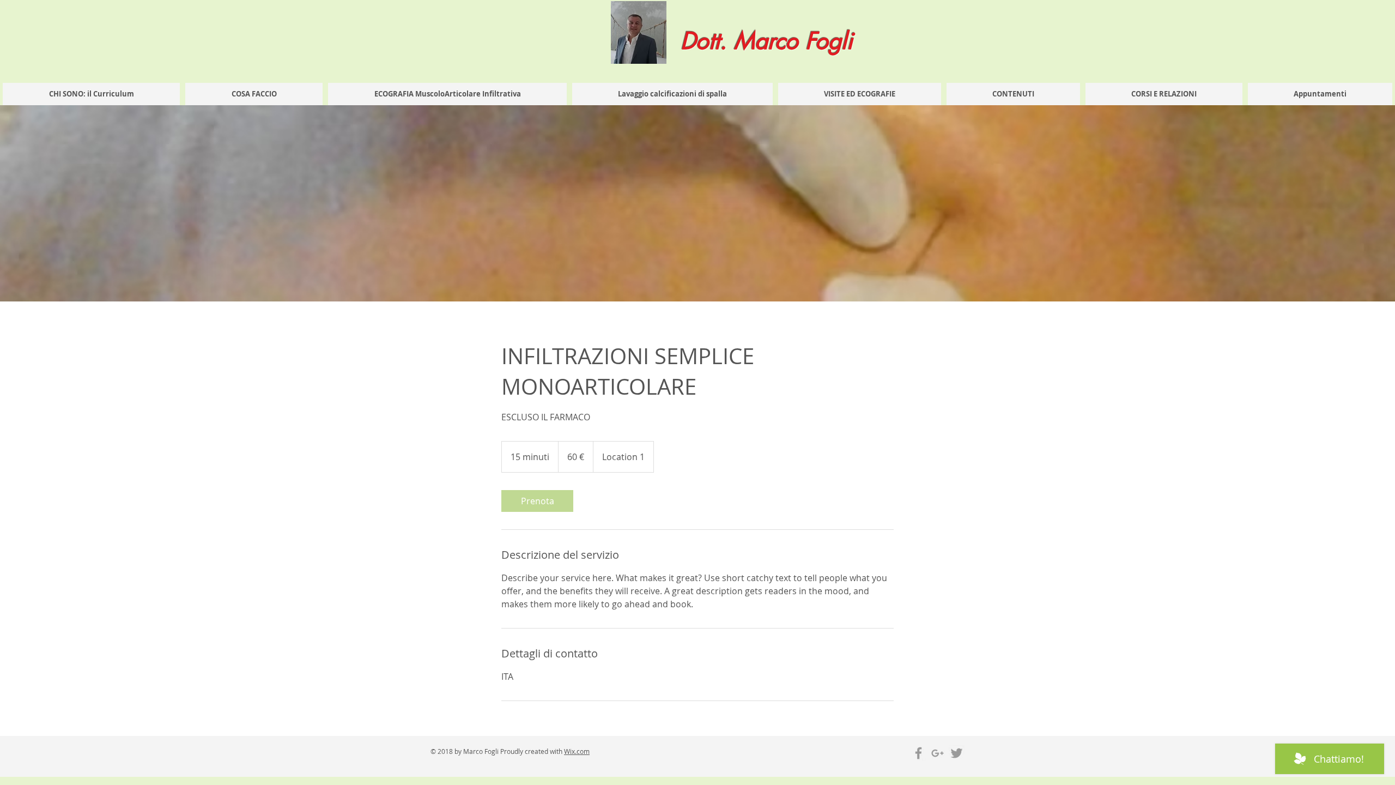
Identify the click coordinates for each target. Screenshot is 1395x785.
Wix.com (577, 751)
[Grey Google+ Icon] (937, 753)
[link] (537, 501)
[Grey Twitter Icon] (957, 753)
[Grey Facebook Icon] (918, 753)
